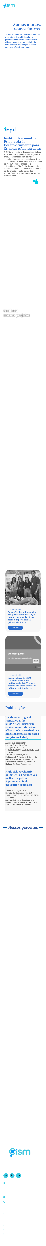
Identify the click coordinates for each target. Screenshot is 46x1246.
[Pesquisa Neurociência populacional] (23, 345)
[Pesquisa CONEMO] (23, 459)
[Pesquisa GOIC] (23, 496)
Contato (7, 1234)
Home (6, 1213)
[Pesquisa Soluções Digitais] (23, 383)
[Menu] (40, 6)
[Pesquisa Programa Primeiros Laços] (23, 421)
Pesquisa (8, 1225)
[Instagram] (5, 1175)
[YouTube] (18, 1175)
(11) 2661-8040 (13, 1202)
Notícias (7, 1229)
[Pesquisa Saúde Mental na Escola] (23, 534)
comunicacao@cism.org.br (18, 1196)
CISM (6, 1217)
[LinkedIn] (12, 1175)
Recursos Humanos (12, 1221)
